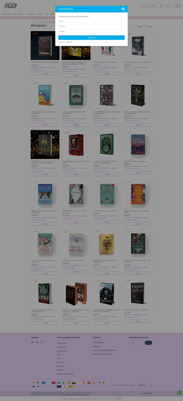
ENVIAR (91, 37)
